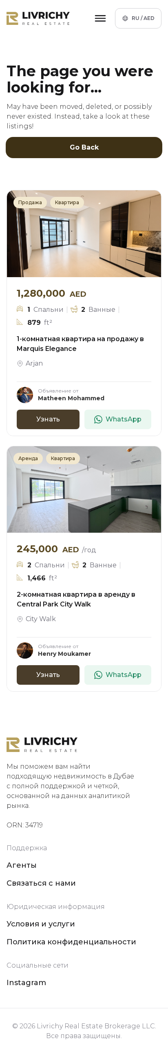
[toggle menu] (100, 18)
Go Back (84, 147)
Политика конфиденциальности (71, 941)
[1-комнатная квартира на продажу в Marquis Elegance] (84, 233)
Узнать (48, 419)
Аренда (28, 458)
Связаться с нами (41, 883)
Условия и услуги (41, 923)
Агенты (22, 865)
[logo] (38, 18)
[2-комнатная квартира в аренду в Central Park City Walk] (84, 489)
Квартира (67, 202)
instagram (26, 982)
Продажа (30, 202)
